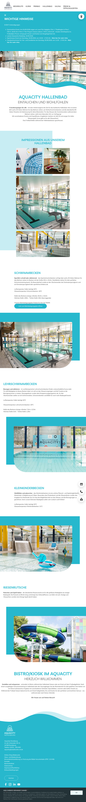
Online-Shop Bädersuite (12, 755)
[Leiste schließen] (5, 15)
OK (77, 792)
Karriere (11, 778)
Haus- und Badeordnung (12, 757)
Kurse (28, 6)
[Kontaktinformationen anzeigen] (81, 492)
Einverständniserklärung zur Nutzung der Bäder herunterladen (24, 759)
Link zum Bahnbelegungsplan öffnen (30, 306)
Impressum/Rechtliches (11, 768)
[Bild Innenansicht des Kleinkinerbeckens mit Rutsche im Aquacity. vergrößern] (43, 244)
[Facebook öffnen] (6, 784)
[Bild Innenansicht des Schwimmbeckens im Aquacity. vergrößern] (43, 202)
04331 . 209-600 (15, 747)
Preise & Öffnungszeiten (70, 7)
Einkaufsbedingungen (11, 770)
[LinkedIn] (14, 784)
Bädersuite (18, 6)
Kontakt (7, 761)
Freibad (36, 6)
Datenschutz (8, 766)
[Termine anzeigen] (81, 484)
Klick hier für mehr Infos (60, 38)
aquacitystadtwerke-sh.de (13, 749)
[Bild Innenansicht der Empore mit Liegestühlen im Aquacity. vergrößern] (57, 161)
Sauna (58, 6)
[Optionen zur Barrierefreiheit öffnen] (81, 16)
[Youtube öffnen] (19, 784)
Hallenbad (47, 6)
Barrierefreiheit (9, 763)
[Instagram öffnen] (10, 784)
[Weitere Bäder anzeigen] (81, 499)
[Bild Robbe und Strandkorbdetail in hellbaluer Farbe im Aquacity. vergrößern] (29, 161)
